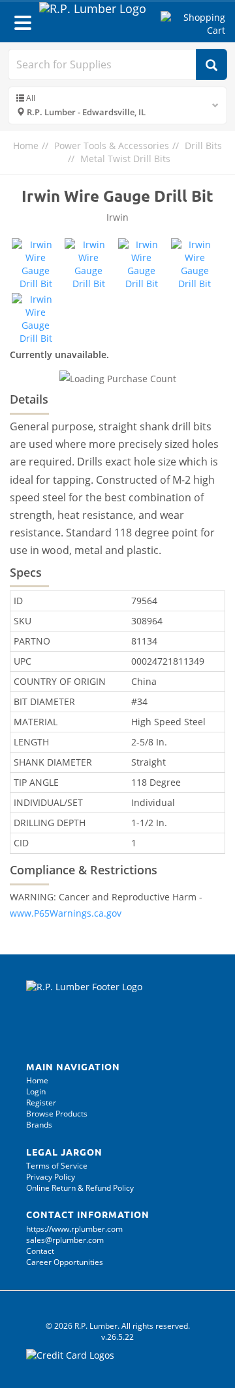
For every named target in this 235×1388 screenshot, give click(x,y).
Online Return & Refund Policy (80, 1187)
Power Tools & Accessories (111, 145)
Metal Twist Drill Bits (125, 158)
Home (26, 145)
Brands (39, 1124)
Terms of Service (56, 1165)
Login (36, 1091)
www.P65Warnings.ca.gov (65, 913)
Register (41, 1102)
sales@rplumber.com (65, 1239)
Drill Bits (203, 145)
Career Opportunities (64, 1262)
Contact (40, 1250)
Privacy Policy (50, 1176)
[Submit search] (211, 64)
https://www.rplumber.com (74, 1228)
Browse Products (56, 1113)
